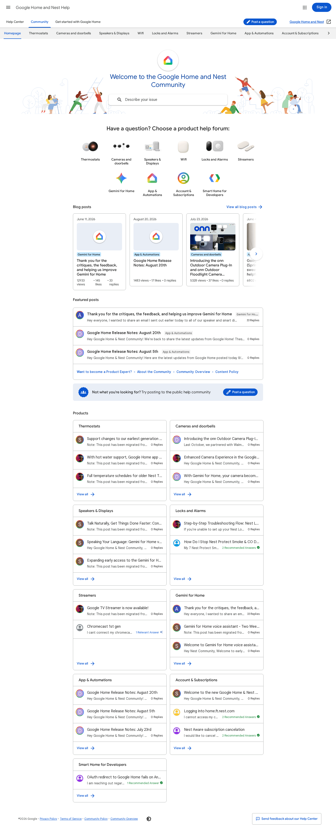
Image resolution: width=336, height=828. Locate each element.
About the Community (154, 372)
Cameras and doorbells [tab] (73, 33)
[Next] (326, 33)
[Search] (119, 99)
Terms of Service (71, 818)
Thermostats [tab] (38, 33)
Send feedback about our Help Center (289, 819)
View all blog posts (242, 207)
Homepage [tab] (12, 33)
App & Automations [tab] (259, 33)
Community (39, 22)
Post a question (262, 22)
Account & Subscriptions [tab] (300, 33)
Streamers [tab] (194, 33)
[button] (8, 7)
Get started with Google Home (78, 22)
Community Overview (193, 372)
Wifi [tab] (141, 33)
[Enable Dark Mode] (148, 818)
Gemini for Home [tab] (223, 33)
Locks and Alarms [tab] (165, 33)
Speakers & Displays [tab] (114, 33)
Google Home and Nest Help (43, 7)
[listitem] (99, 251)
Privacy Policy (48, 818)
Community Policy (96, 818)
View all (82, 494)
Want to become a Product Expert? (104, 372)
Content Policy (227, 372)
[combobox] (168, 99)
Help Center (15, 22)
